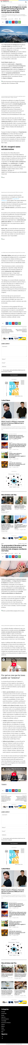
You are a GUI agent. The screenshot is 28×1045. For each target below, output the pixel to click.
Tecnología (3, 5)
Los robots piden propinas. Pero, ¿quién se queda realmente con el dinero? (21, 526)
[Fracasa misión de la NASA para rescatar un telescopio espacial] (21, 500)
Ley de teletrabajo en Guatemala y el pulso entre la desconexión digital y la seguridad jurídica (6, 508)
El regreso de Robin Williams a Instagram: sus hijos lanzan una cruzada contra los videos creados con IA (7, 527)
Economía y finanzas (13, 434)
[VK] (16, 22)
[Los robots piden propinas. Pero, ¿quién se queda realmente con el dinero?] (21, 519)
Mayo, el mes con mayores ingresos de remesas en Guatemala (21, 330)
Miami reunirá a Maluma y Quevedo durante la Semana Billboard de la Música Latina (12, 423)
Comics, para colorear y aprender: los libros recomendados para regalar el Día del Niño (17, 455)
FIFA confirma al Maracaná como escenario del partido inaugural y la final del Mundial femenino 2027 (17, 446)
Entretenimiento (4, 530)
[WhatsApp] (19, 22)
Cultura (10, 461)
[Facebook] (7, 22)
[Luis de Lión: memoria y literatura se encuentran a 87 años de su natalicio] (4, 464)
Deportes (10, 442)
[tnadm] (2, 19)
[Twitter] (10, 22)
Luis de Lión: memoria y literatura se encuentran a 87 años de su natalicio (17, 464)
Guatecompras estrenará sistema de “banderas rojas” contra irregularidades (16, 437)
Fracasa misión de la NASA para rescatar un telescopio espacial (20, 507)
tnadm (9, 419)
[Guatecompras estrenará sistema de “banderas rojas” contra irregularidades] (4, 437)
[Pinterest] (13, 22)
